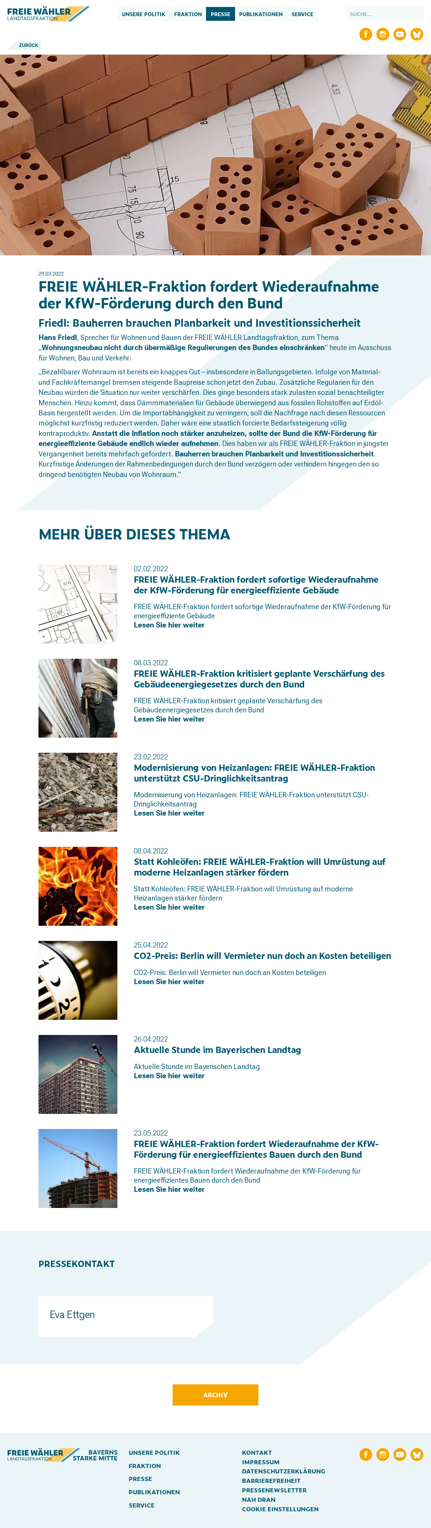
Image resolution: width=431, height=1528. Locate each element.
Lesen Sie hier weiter (169, 625)
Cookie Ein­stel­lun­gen (280, 1508)
